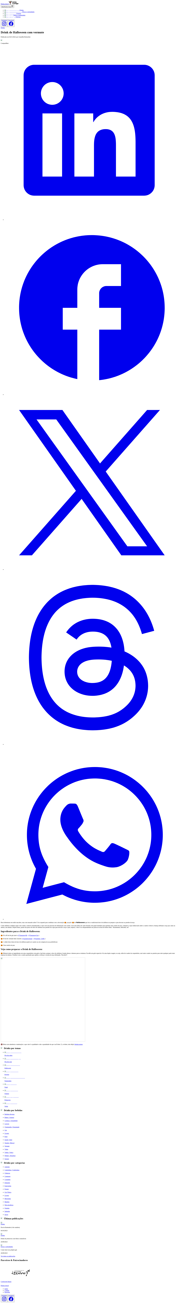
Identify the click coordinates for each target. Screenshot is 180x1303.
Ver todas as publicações (8, 1256)
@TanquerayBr (22, 935)
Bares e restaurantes (19, 15)
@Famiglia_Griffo (39, 938)
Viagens (18, 13)
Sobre (6, 1289)
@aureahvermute (27, 938)
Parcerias (7, 1292)
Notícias (18, 17)
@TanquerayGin (33, 935)
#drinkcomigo (78, 1044)
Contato (6, 1290)
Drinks (22, 10)
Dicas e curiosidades (28, 12)
